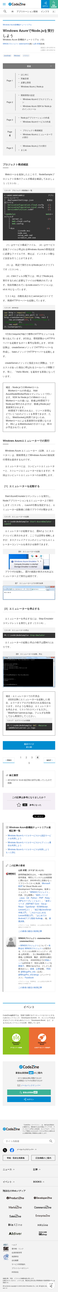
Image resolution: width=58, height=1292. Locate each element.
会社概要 (15, 1260)
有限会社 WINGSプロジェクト (34, 947)
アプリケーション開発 (27, 11)
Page (10, 80)
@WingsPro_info (28, 971)
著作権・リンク (18, 1248)
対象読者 (25, 78)
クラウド (26, 56)
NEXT (49, 760)
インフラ (45, 11)
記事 (38, 968)
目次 (29, 66)
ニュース (7, 1169)
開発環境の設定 (28, 95)
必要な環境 (26, 82)
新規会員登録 (30, 1092)
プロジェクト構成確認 (33, 130)
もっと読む (11, 852)
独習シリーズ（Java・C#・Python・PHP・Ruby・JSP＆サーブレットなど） (35, 897)
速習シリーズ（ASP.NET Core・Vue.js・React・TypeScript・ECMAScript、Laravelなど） (34, 905)
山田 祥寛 (36, 43)
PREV (9, 760)
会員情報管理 (17, 1252)
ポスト (40, 816)
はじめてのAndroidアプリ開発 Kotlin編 (32, 917)
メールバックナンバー (31, 1085)
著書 (32, 968)
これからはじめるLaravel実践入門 (32, 914)
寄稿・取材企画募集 (16, 1157)
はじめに (25, 74)
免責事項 (15, 1256)
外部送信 (15, 1272)
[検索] (5, 11)
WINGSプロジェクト (39, 892)
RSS (48, 968)
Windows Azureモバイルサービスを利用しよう (28, 849)
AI (13, 11)
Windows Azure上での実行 (34, 145)
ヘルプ (14, 1244)
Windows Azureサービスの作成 (36, 121)
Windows (17, 56)
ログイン (30, 1099)
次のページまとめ (29, 745)
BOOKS (37, 1181)
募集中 (21, 965)
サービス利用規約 (18, 1264)
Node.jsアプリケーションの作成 (35, 117)
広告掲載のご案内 (43, 1157)
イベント (7, 1181)
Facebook (29, 977)
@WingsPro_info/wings (28, 974)
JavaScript (7, 56)
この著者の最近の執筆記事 (30, 931)
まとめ (24, 149)
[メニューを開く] (4, 4)
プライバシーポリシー (20, 1268)
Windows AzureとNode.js (32, 86)
